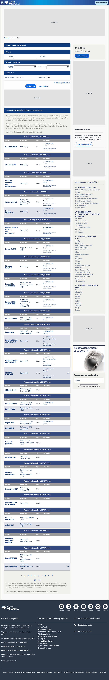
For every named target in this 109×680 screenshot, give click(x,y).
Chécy (77, 252)
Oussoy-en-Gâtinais (82, 265)
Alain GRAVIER (10, 165)
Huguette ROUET (11, 489)
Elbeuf (31, 408)
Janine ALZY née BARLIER (10, 285)
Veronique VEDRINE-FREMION (9, 540)
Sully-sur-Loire (80, 279)
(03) (30, 541)
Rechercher (31, 86)
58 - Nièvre (79, 225)
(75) (22, 476)
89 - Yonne (79, 230)
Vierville (23, 458)
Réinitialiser (43, 86)
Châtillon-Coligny (81, 248)
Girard (77, 297)
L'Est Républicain (81, 205)
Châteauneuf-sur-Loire (83, 245)
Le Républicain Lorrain (45, 641)
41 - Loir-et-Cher (81, 223)
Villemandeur (80, 281)
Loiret (41, 128)
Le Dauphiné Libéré (44, 629)
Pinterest (105, 610)
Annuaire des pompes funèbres (25, 672)
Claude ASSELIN (11, 319)
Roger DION (9, 332)
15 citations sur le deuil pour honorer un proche (18, 638)
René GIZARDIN (11, 147)
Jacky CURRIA (10, 409)
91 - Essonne (79, 232)
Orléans (40, 126)
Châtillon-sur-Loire (82, 250)
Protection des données (44, 672)
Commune (42, 77)
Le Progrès (41, 639)
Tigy (30, 524)
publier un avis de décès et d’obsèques (43, 592)
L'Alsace (40, 625)
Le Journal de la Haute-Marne (48, 646)
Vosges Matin (42, 643)
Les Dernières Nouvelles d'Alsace (87, 203)
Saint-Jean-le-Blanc (82, 277)
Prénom (43, 56)
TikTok (68, 610)
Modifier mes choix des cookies (74, 672)
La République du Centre (84, 194)
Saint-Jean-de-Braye (59, 126)
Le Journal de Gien (81, 196)
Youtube (76, 610)
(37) (29, 391)
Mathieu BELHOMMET (10, 473)
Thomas (78, 305)
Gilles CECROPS (10, 390)
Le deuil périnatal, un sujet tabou (13, 646)
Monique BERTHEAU (9, 519)
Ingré (22, 248)
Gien (22, 126)
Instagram (83, 610)
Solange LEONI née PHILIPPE (10, 303)
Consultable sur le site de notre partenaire (49, 149)
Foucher (78, 294)
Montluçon (24, 541)
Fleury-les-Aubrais (12, 126)
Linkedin (91, 610)
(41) (22, 569)
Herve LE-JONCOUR (9, 443)
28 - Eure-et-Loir (81, 221)
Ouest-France (80, 208)
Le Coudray (24, 427)
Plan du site (102, 672)
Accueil (6, 38)
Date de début (10, 67)
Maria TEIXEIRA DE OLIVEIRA (11, 503)
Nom (11, 56)
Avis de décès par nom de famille (87, 618)
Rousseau (78, 290)
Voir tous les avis (82, 56)
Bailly (77, 308)
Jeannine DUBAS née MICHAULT (11, 341)
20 (39, 580)
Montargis (28, 126)
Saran (22, 147)
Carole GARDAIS (11, 202)
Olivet (34, 126)
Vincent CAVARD (11, 567)
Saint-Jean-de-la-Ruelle (15, 128)
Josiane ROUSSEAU (9, 212)
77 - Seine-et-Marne (82, 228)
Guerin (77, 299)
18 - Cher (78, 219)
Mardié (31, 518)
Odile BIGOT (9, 525)
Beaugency (79, 243)
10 (35, 580)
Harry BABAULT (11, 558)
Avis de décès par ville (83, 631)
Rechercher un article (9, 661)
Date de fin (42, 67)
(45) (26, 147)
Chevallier (78, 292)
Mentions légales (91, 672)
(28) (30, 427)
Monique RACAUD (8, 267)
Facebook (61, 610)
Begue (77, 310)
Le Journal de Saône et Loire (47, 636)
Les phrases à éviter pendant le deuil (14, 642)
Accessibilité (58, 672)
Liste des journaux (44, 648)
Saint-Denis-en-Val (82, 270)
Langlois (78, 303)
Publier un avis (101, 3)
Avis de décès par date (83, 625)
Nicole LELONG (10, 457)
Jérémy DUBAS (10, 249)
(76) (22, 410)
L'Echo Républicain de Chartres (86, 199)
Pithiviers (47, 126)
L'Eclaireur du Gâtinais (83, 201)
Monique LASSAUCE (9, 373)
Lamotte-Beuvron (26, 567)
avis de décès (13, 132)
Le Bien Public (42, 627)
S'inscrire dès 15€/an (84, 144)
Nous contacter (8, 672)
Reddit (98, 610)
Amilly (58, 124)
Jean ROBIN (9, 428)
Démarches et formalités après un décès (15, 650)
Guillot (77, 301)
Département (10, 77)
